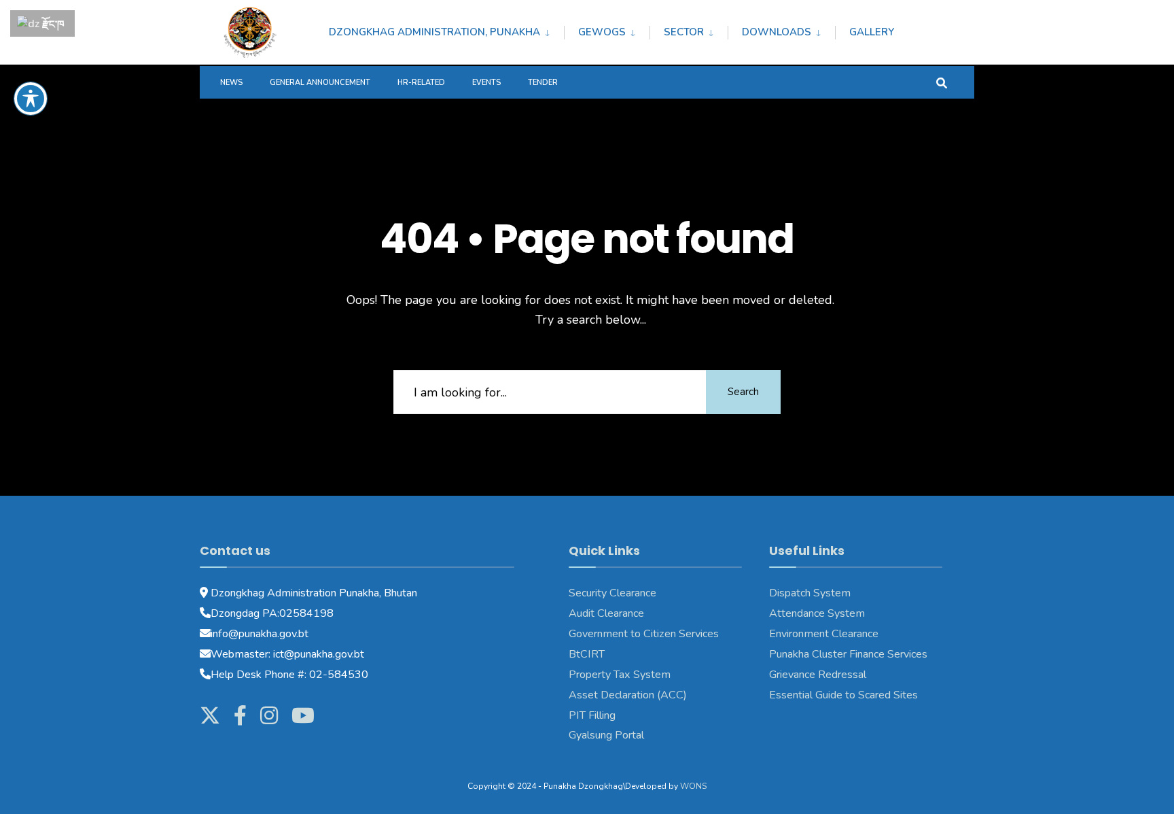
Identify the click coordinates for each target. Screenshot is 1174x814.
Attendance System (817, 613)
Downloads (776, 32)
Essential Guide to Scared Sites (843, 695)
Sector (684, 32)
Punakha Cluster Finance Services (848, 654)
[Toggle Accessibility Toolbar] (30, 98)
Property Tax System (620, 674)
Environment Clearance (823, 633)
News (231, 83)
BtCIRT (587, 654)
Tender (543, 83)
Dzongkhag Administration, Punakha (434, 32)
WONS (693, 786)
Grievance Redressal (817, 674)
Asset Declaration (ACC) (628, 695)
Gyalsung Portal (606, 735)
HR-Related (421, 83)
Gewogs (602, 32)
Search (743, 391)
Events (486, 83)
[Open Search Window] (941, 82)
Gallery (871, 32)
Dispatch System (810, 593)
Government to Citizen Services (644, 633)
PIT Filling (592, 715)
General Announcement (320, 83)
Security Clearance (612, 593)
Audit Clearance (606, 613)
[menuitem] (446, 30)
